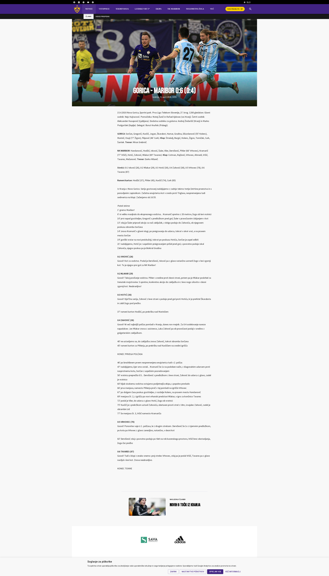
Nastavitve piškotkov (193, 572)
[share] (164, 101)
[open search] (251, 9)
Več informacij (233, 572)
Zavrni (173, 572)
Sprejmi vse (215, 572)
